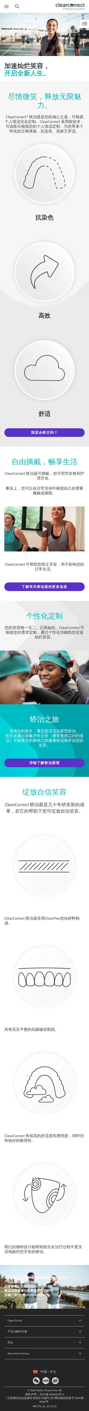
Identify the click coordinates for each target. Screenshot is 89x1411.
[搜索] (17, 6)
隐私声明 (31, 1394)
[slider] (19, 543)
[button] (12, 544)
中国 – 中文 (48, 1372)
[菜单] (6, 6)
